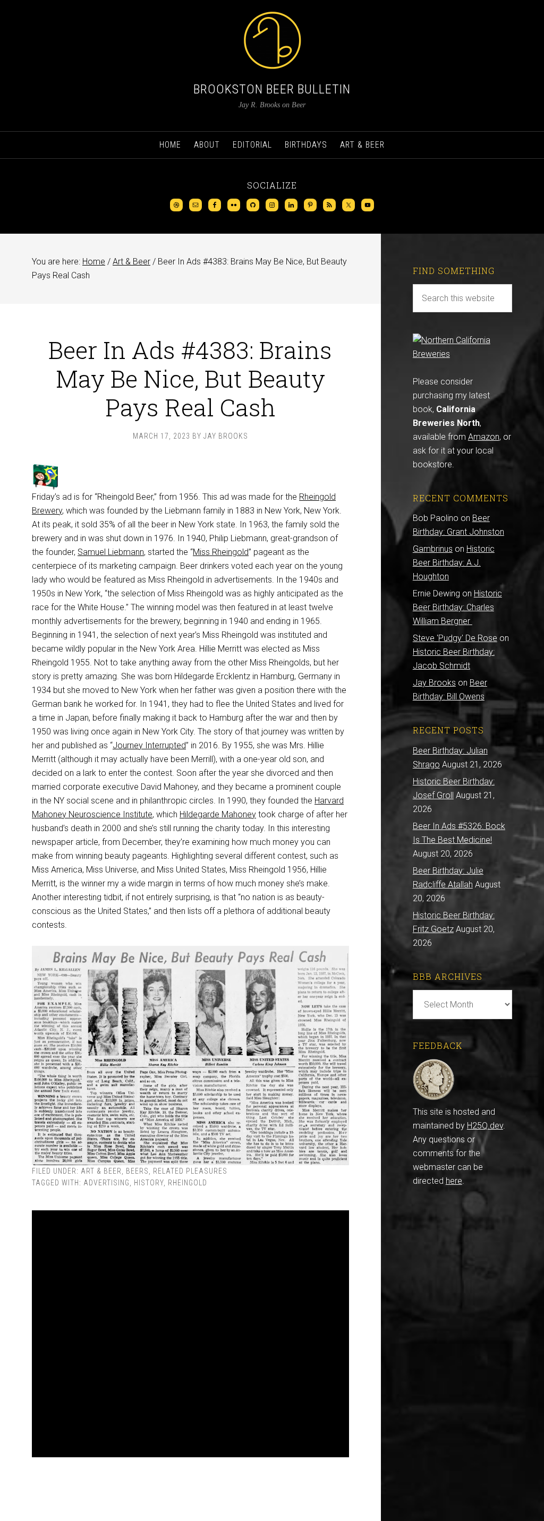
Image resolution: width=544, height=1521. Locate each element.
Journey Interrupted (149, 745)
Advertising (106, 1182)
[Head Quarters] (434, 1098)
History (149, 1182)
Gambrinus (433, 549)
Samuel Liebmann (111, 552)
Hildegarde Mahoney (218, 814)
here (454, 1181)
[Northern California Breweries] (462, 354)
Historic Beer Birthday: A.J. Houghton (454, 563)
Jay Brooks (434, 683)
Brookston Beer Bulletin (272, 89)
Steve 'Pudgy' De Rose (455, 638)
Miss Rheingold (221, 552)
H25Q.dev (485, 1126)
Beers (137, 1171)
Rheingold (187, 1182)
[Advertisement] (190, 1333)
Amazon (483, 437)
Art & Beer (101, 1171)
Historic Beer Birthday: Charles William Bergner (457, 607)
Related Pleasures (190, 1171)
